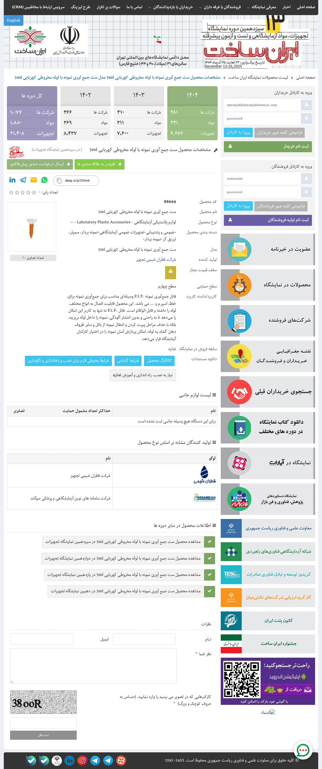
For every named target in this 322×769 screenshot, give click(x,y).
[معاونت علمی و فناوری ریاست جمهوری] (55, 760)
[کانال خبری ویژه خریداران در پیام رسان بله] (42, 760)
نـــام (208, 639)
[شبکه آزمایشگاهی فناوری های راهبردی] (268, 553)
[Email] (33, 181)
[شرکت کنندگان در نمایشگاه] (268, 322)
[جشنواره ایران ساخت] (268, 645)
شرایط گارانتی (128, 360)
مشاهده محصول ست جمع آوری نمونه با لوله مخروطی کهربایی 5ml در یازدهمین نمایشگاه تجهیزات (124, 574)
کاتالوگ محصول (159, 360)
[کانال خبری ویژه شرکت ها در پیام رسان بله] (29, 760)
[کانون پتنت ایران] (268, 622)
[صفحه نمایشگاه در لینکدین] (68, 760)
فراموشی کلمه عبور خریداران (279, 132)
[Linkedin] (12, 181)
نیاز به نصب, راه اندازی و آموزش (143, 375)
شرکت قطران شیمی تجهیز (156, 259)
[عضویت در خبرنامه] (268, 251)
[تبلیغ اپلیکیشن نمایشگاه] (268, 683)
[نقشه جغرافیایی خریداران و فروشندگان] (268, 358)
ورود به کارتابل (238, 132)
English (13, 20)
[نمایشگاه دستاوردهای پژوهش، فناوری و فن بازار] (268, 500)
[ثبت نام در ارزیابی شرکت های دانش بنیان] (268, 599)
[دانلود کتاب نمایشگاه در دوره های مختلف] (268, 429)
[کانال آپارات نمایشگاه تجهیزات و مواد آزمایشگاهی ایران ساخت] (268, 465)
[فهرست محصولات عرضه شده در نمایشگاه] (268, 286)
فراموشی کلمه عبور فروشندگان (281, 206)
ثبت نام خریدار (296, 146)
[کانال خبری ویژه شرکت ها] (107, 760)
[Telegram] (23, 181)
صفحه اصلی (305, 77)
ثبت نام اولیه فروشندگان (288, 220)
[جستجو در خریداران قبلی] (268, 393)
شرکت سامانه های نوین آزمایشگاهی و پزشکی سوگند (71, 498)
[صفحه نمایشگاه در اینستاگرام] (81, 760)
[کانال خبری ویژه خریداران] (94, 760)
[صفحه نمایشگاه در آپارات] (120, 760)
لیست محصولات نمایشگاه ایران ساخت (258, 77)
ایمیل (104, 639)
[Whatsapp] (44, 181)
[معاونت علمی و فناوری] (268, 529)
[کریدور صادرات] (268, 576)
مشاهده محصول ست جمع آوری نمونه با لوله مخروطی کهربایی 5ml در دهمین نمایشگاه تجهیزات (126, 591)
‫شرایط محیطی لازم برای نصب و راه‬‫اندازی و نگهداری (68, 360)
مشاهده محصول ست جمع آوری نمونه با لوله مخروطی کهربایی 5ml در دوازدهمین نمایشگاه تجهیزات (123, 558)
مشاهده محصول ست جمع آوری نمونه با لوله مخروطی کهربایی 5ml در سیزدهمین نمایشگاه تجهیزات (123, 541)
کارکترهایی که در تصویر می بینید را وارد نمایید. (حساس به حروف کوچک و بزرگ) (165, 700)
